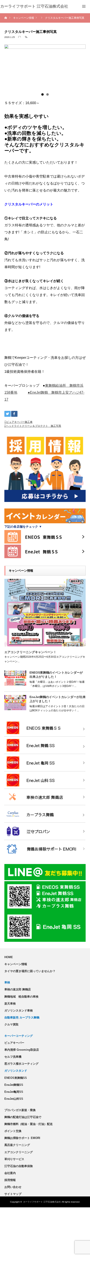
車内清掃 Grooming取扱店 (21, 1049)
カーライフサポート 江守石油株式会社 (42, 1202)
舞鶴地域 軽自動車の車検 (21, 996)
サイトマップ (12, 1194)
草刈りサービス (14, 1159)
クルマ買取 (11, 1024)
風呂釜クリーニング (17, 1145)
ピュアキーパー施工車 (19, 422)
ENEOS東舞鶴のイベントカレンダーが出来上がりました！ (56, 674)
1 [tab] (42, 94)
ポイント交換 (12, 1131)
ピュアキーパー (14, 1042)
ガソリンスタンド (15, 1070)
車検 (7, 982)
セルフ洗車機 (12, 1056)
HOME (8, 957)
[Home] (6, 18)
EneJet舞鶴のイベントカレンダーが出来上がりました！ (57, 699)
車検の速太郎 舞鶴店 (17, 989)
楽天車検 (10, 1003)
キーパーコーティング (18, 1035)
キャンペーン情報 (15, 964)
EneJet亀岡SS (13, 1091)
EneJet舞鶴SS (13, 1084)
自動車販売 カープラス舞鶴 (21, 1017)
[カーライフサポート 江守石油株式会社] (34, 6)
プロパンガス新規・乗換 (20, 1110)
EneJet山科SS (13, 1098)
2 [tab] (47, 94)
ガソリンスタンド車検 (18, 1010)
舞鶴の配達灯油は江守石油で (22, 1117)
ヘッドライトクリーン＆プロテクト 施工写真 (33, 425)
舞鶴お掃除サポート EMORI (22, 1138)
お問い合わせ (12, 1187)
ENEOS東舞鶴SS (15, 1077)
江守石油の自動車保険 (18, 1166)
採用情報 (10, 1180)
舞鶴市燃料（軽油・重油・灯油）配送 (28, 1124)
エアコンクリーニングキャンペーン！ (30, 652)
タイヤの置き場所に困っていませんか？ (29, 971)
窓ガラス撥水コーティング (21, 1063)
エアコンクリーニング (18, 1152)
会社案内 (10, 1173)
